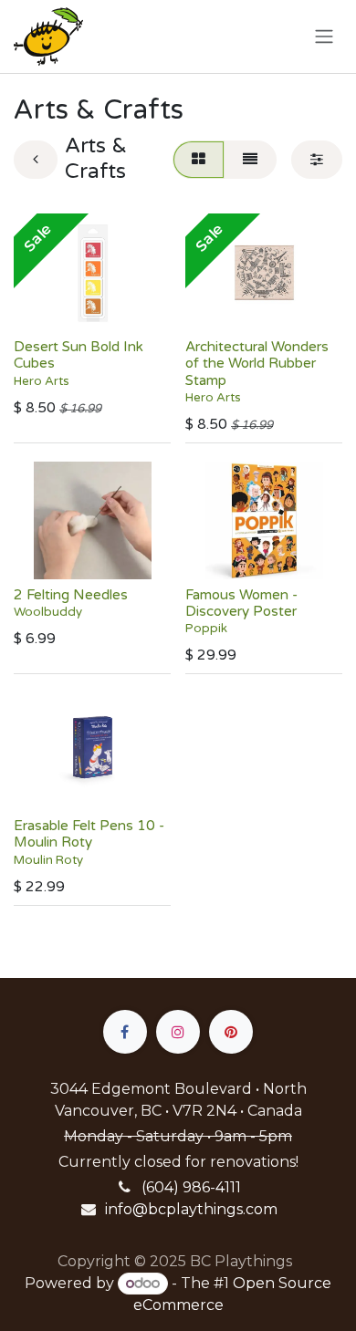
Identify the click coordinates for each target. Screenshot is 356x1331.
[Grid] (199, 159)
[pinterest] (231, 1032)
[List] (250, 159)
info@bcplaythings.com (191, 1209)
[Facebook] (125, 1032)
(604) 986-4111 (191, 1187)
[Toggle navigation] (324, 37)
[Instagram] (178, 1032)
